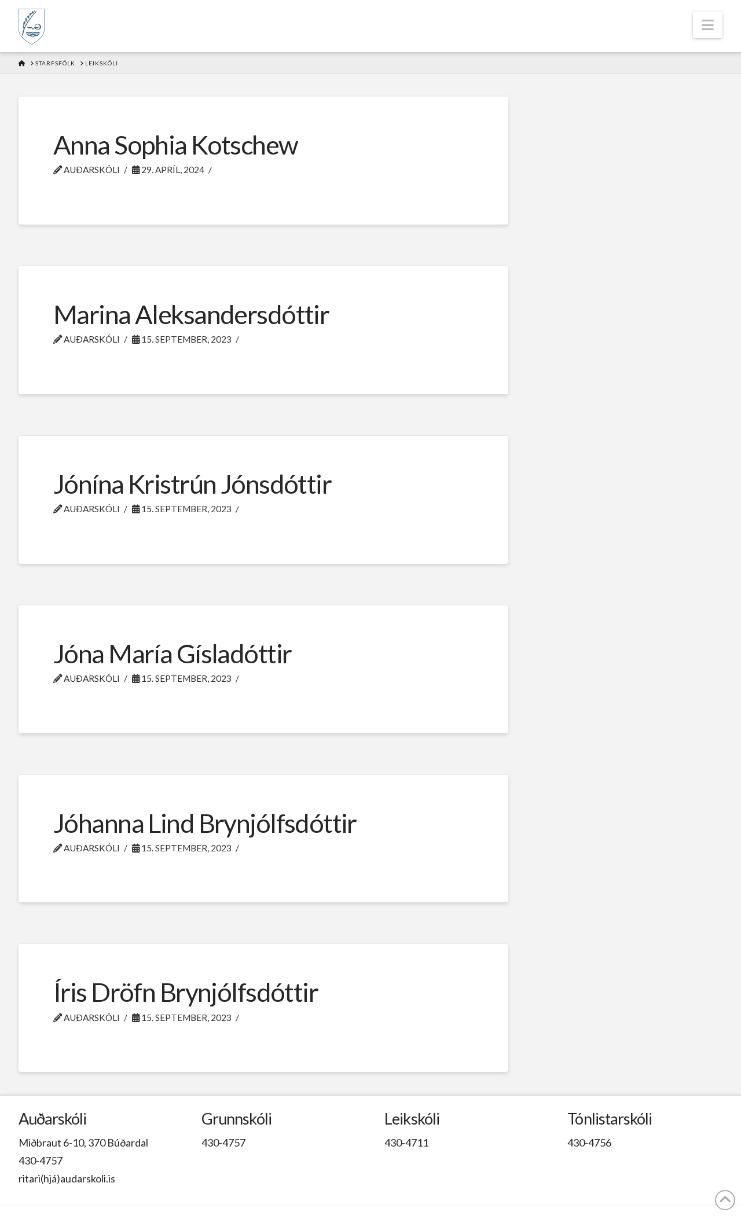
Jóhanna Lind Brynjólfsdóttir (205, 823)
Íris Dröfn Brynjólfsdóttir (185, 992)
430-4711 (406, 1142)
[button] (707, 25)
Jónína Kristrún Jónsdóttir (192, 483)
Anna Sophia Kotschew (175, 144)
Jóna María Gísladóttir (172, 653)
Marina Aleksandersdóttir (191, 314)
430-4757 (41, 1160)
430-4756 (589, 1142)
